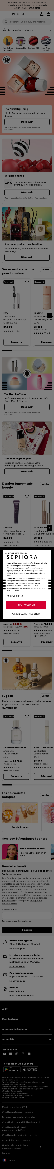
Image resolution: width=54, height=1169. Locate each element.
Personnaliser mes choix (25, 614)
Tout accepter (26, 605)
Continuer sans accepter (16, 553)
